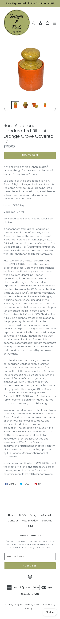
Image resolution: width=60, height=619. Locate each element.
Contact (13, 520)
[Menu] (54, 22)
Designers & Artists (41, 515)
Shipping (47, 520)
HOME (30, 526)
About (11, 515)
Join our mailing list (30, 535)
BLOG (22, 515)
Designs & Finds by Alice (26, 604)
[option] (15, 105)
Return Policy (30, 520)
